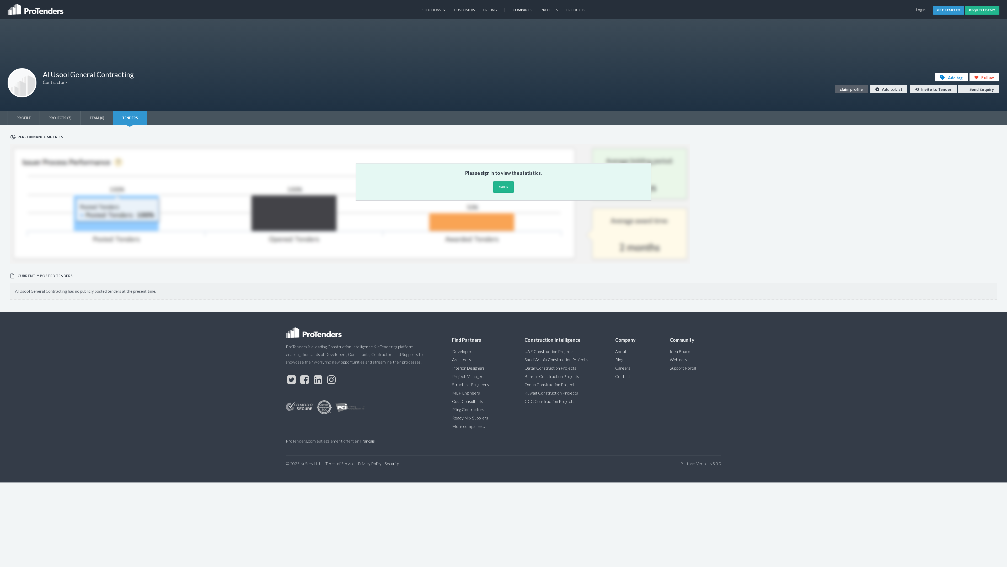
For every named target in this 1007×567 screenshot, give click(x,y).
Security (392, 463)
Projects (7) (60, 118)
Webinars (678, 359)
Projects (549, 10)
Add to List (891, 89)
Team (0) (96, 118)
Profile (24, 118)
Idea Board (680, 351)
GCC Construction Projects (549, 401)
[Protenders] (36, 7)
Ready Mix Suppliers (470, 418)
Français (367, 441)
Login (921, 10)
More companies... (468, 426)
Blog (619, 359)
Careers (622, 368)
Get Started (948, 10)
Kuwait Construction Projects (551, 393)
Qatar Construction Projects (550, 368)
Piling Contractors (468, 409)
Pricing (490, 10)
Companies (523, 10)
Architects (461, 359)
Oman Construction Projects (550, 384)
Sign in (503, 187)
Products (575, 10)
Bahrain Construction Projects (551, 376)
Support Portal (683, 368)
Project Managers (468, 376)
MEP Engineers (466, 393)
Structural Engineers (470, 384)
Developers (462, 351)
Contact (622, 376)
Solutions (432, 10)
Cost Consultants (467, 401)
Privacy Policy (369, 463)
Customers (464, 10)
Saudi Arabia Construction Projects (555, 359)
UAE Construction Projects (548, 351)
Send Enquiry (981, 89)
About (620, 351)
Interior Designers (468, 368)
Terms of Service (340, 463)
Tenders (130, 118)
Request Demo (982, 10)
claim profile (851, 89)
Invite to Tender (936, 89)
